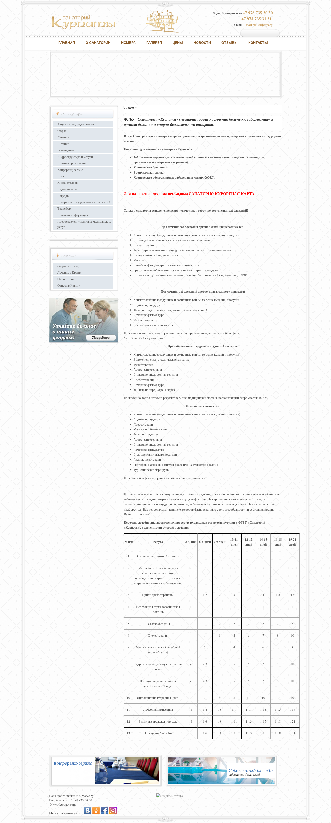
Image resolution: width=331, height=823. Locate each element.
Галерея (154, 43)
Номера (128, 43)
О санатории (66, 279)
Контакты (258, 43)
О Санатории (98, 43)
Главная (66, 43)
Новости (202, 43)
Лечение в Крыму (69, 272)
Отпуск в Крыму (68, 285)
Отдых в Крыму (68, 266)
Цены (178, 43)
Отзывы (229, 43)
